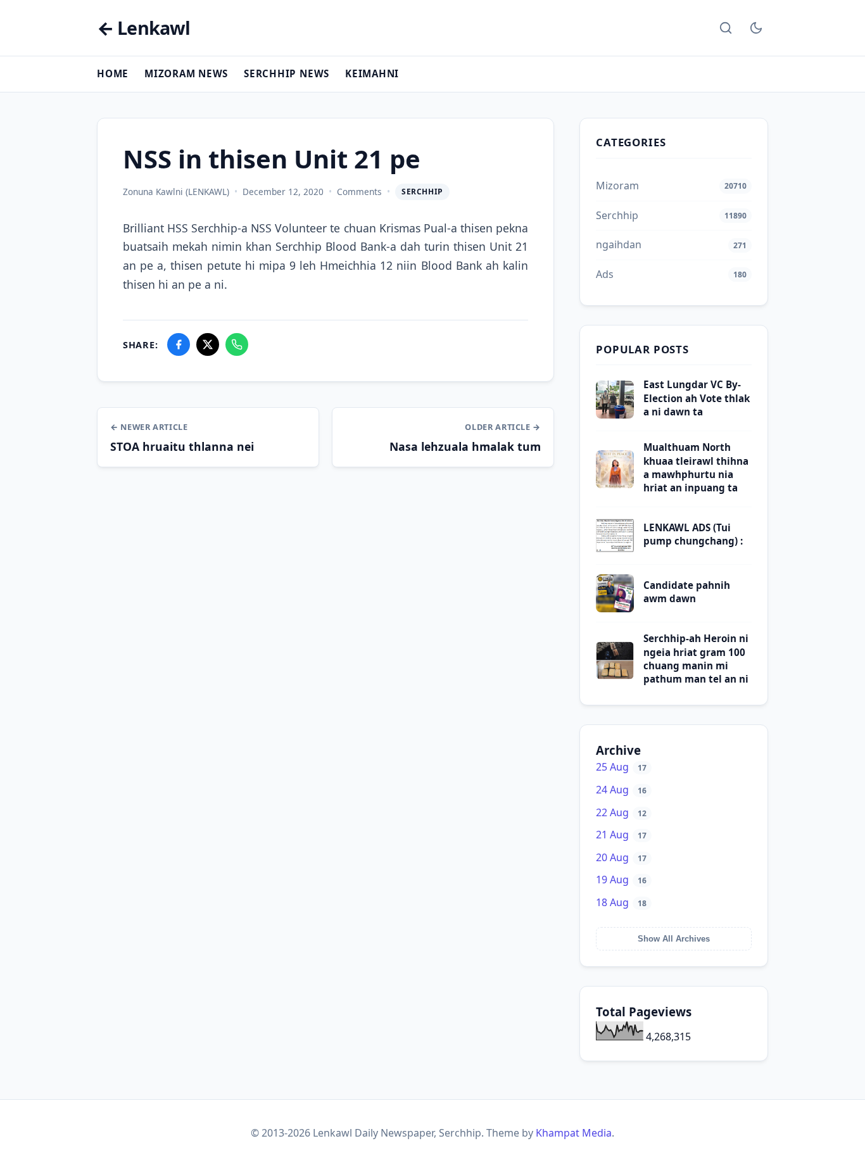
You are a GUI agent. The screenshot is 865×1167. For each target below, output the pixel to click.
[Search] (726, 28)
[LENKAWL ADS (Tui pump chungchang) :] (615, 551)
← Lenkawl (143, 28)
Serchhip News (286, 73)
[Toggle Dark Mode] (756, 28)
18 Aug (621, 902)
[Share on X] (207, 344)
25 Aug (621, 767)
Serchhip (422, 191)
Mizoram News (186, 73)
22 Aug (621, 812)
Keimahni (372, 73)
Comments (359, 192)
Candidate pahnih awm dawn (686, 592)
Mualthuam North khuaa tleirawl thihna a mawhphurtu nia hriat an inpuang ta (695, 467)
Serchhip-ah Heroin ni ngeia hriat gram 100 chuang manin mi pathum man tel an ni (695, 658)
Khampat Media (574, 1133)
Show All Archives (674, 938)
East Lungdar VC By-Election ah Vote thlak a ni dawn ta (696, 398)
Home (113, 73)
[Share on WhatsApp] (236, 344)
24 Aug (621, 790)
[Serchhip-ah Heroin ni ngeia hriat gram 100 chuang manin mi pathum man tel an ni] (615, 676)
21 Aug (621, 835)
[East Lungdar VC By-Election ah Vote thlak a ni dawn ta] (615, 415)
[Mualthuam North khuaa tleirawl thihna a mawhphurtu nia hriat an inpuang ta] (615, 484)
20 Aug (621, 857)
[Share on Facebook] (178, 344)
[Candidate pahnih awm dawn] (615, 608)
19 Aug (621, 879)
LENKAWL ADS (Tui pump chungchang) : (693, 534)
